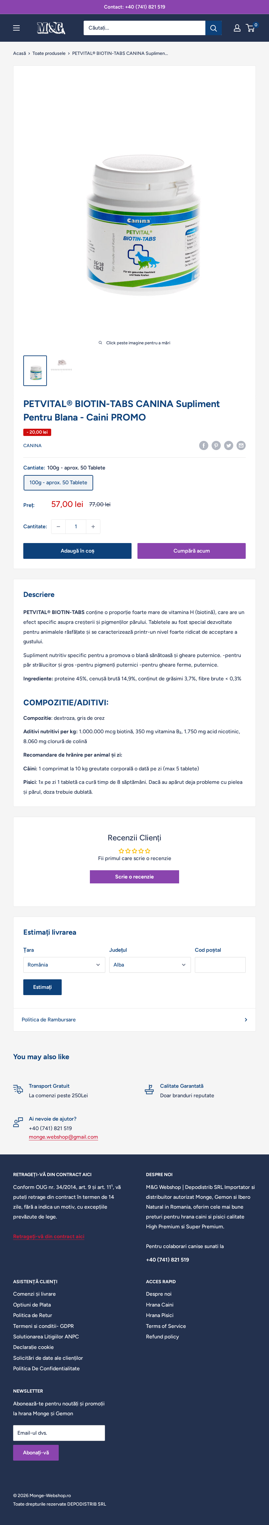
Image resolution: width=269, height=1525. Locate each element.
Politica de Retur (32, 1315)
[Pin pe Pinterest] (216, 445)
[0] (250, 28)
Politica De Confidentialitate (46, 1368)
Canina (32, 445)
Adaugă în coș (77, 551)
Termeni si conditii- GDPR (43, 1326)
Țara (28, 950)
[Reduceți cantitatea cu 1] (58, 527)
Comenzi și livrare (34, 1294)
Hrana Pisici (160, 1315)
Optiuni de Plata (32, 1305)
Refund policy (162, 1336)
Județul (118, 950)
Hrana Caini (160, 1305)
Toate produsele (49, 53)
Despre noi (159, 1294)
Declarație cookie (33, 1347)
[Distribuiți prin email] (241, 445)
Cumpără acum (192, 551)
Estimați (42, 987)
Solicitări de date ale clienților (48, 1358)
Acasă (19, 53)
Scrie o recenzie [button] (134, 877)
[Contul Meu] (237, 28)
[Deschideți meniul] (16, 28)
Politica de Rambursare (49, 1019)
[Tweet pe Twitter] (228, 445)
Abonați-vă (36, 1452)
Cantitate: (35, 526)
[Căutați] (213, 28)
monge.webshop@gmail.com (63, 1137)
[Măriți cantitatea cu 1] (93, 527)
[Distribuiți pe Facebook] (203, 445)
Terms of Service (166, 1326)
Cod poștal (208, 950)
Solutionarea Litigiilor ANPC (46, 1336)
